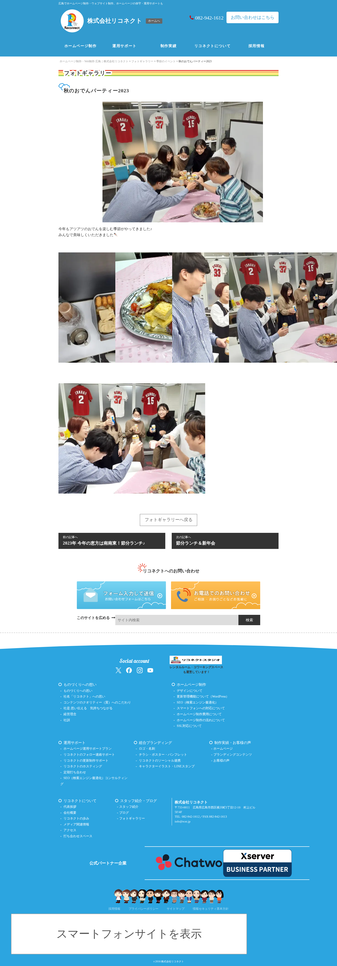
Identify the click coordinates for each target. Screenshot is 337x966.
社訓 (67, 720)
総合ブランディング (155, 743)
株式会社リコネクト (172, 961)
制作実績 (168, 46)
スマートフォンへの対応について (201, 708)
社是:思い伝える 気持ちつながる (88, 708)
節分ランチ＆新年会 (195, 540)
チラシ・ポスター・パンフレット (163, 754)
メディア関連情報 (76, 824)
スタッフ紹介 (128, 806)
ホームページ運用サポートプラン (88, 748)
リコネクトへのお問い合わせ (171, 570)
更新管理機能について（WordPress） (203, 696)
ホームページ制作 (80, 46)
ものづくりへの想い (80, 684)
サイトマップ (176, 908)
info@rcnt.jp (183, 821)
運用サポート (124, 46)
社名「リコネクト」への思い (84, 696)
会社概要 (70, 812)
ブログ (124, 812)
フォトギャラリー (132, 818)
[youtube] (150, 670)
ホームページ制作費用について (199, 714)
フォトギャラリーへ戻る (169, 519)
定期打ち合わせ (75, 772)
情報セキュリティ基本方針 (211, 908)
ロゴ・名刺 (147, 748)
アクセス (70, 830)
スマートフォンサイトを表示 (129, 934)
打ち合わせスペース (78, 836)
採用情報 (257, 46)
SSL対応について (189, 726)
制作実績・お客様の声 (232, 743)
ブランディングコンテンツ (232, 754)
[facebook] (129, 670)
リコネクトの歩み (76, 818)
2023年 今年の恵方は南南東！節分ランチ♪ (104, 540)
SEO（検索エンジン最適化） (197, 702)
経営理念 (70, 714)
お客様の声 (221, 760)
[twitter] (118, 670)
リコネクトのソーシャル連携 (160, 760)
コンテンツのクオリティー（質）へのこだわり (97, 702)
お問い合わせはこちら (252, 17)
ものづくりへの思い (78, 690)
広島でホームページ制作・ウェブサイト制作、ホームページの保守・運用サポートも (110, 3)
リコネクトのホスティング (83, 766)
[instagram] (140, 670)
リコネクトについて (212, 46)
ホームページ (223, 748)
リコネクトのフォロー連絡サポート (89, 754)
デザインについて (189, 690)
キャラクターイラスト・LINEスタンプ (167, 766)
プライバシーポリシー (143, 908)
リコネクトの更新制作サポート (86, 760)
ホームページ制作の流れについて (201, 720)
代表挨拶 (70, 806)
